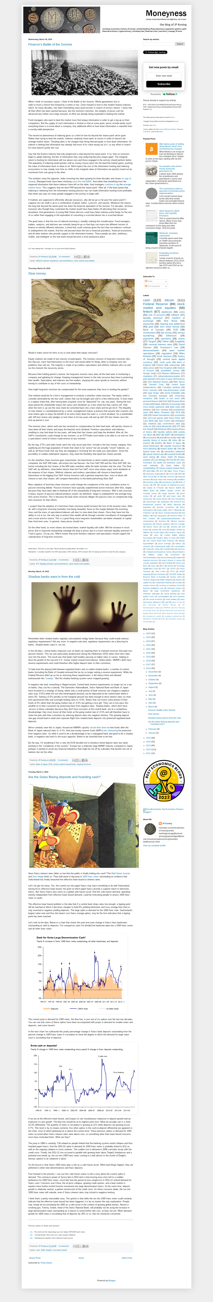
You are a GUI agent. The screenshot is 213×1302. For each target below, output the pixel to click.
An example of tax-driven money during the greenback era (170, 168)
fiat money (166, 332)
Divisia (170, 566)
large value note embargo (163, 479)
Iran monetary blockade (155, 396)
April (150, 703)
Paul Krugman (165, 368)
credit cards (165, 362)
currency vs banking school (170, 585)
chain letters (172, 465)
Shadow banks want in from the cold (54, 576)
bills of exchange (173, 404)
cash (38, 1250)
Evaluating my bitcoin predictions (169, 254)
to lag (116, 184)
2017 (148, 664)
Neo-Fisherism (160, 574)
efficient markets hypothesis (47, 261)
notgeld (179, 557)
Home (81, 1258)
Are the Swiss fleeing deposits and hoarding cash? (64, 777)
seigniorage (174, 365)
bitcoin (169, 300)
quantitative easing (170, 370)
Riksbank (162, 429)
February (152, 729)
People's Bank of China (166, 538)
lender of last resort (169, 398)
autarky (179, 580)
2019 (148, 657)
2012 (148, 749)
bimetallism (179, 435)
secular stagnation (150, 563)
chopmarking (148, 521)
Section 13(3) (175, 577)
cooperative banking (163, 583)
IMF (154, 485)
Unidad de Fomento (155, 488)
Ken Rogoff (148, 429)
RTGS (171, 474)
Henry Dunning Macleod (168, 513)
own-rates (150, 471)
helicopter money (175, 619)
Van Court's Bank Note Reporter (160, 541)
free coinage (179, 524)
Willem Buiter (149, 491)
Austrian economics (165, 507)
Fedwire (160, 365)
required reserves (84, 764)
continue (109, 184)
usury (153, 566)
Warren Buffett (175, 488)
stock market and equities (84, 261)
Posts (149, 281)
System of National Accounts (173, 485)
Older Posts (127, 1258)
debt (162, 437)
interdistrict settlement (175, 451)
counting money (150, 493)
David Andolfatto (172, 393)
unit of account (156, 315)
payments (148, 338)
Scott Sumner (164, 356)
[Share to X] (82, 256)
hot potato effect (174, 437)
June (150, 695)
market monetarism (161, 415)
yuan (167, 602)
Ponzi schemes (150, 390)
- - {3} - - (31, 1238)
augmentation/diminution (171, 518)
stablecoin (166, 312)
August (151, 687)
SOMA (182, 538)
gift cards (158, 496)
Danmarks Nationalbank (156, 474)
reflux (174, 440)
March (151, 707)
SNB (43, 1250)
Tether (165, 341)
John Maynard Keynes (158, 382)
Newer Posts (35, 1258)
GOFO (173, 569)
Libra (156, 535)
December (153, 672)
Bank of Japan (42, 764)
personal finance (66, 261)
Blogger (111, 1280)
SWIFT (168, 435)
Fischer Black (159, 532)
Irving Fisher (174, 418)
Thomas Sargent (150, 580)
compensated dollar (162, 546)
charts (181, 338)
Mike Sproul (179, 382)
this (55, 248)
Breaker (180, 129)
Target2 (49, 1250)
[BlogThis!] (79, 256)
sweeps (49, 678)
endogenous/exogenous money (159, 552)
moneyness (149, 332)
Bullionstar (159, 131)
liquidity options (165, 432)
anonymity (148, 323)
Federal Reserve (155, 304)
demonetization (151, 350)
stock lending (166, 563)
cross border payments (153, 407)
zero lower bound (60, 1250)
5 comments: (63, 760)
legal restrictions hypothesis (167, 591)
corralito (178, 583)
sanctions (166, 338)
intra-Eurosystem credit (174, 390)
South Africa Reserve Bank (167, 613)
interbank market (174, 588)
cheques (146, 546)
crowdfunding (168, 549)
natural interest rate (155, 454)
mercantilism (147, 622)
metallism (181, 479)
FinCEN (173, 460)
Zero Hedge (38, 876)
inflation (175, 315)
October (152, 679)
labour (145, 591)
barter (159, 463)
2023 (148, 641)
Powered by (156, 94)
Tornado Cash (156, 384)
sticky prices (148, 368)
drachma (162, 521)
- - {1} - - (31, 1232)
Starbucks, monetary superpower (168, 234)
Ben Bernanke (149, 605)
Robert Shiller (167, 449)
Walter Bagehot (166, 580)
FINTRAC (167, 608)
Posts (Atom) (46, 1263)
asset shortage (164, 544)
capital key (147, 583)
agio (183, 613)
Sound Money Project (167, 129)
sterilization (165, 502)
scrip (164, 530)
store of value (166, 379)
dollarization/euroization (169, 376)
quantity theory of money (155, 440)
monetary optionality (151, 594)
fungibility (180, 341)
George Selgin (150, 373)
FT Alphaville (176, 510)
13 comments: (65, 257)
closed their (95, 727)
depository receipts (150, 619)
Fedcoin (181, 379)
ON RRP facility (175, 574)
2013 (148, 745)
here (86, 549)
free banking (162, 410)
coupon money (149, 585)
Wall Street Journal (120, 873)
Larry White (148, 421)
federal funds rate (151, 451)
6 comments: (64, 560)
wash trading (171, 599)
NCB (178, 412)
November (153, 675)
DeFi (165, 401)
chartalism (147, 376)
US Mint (160, 477)
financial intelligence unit (153, 588)
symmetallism (163, 596)
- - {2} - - (31, 1235)
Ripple (157, 404)
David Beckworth (164, 426)
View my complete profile (154, 845)
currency (171, 477)
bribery (178, 544)
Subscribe (163, 84)
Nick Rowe (170, 320)
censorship (151, 437)
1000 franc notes (91, 876)
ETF (37, 564)
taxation (158, 443)
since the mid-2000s (82, 181)
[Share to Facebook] (85, 256)
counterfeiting (149, 468)
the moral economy (154, 599)
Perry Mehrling (150, 449)
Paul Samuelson (160, 516)
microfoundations (150, 557)
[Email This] (75, 256)
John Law (155, 610)
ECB (50, 764)
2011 (148, 753)
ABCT (161, 566)
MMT (158, 435)
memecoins (147, 499)
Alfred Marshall (174, 505)
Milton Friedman (161, 412)
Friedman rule (148, 513)
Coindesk (146, 131)
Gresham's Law (169, 347)
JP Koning (167, 823)
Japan (145, 535)
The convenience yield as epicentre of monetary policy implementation (172, 191)
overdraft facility (174, 454)
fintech (148, 311)
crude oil (147, 426)
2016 (148, 668)
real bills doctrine (170, 527)
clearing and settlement (172, 323)
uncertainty (180, 415)
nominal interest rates (160, 344)
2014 (148, 742)
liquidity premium (47, 564)
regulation (167, 353)
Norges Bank (148, 613)
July (150, 691)
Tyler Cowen (164, 421)
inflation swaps (155, 555)
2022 (148, 645)
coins (182, 312)
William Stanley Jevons (170, 491)
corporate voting (152, 549)
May (150, 699)
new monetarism (178, 499)
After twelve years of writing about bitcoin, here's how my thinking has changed (171, 146)
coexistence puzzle (153, 616)
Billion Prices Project (176, 471)
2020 (148, 653)
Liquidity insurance (172, 446)
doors (104, 727)
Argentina (147, 507)
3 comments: (64, 1246)
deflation (147, 410)
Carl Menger (160, 460)
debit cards (175, 407)
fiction (163, 619)
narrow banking (166, 557)
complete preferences (173, 616)
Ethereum (171, 335)
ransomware (151, 502)
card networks (150, 465)
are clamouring (111, 730)
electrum (181, 549)
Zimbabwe (180, 421)
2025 (148, 633)
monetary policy (152, 482)
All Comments (153, 286)
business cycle (174, 463)
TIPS (179, 449)
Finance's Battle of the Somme (50, 44)
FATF (164, 569)
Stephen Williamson (171, 373)
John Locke (160, 571)
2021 (148, 649)
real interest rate (168, 482)
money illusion (162, 499)
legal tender (153, 393)
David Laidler (162, 510)
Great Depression (151, 446)
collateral (152, 424)
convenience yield (171, 424)
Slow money (37, 273)
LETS (172, 571)
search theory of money (172, 560)
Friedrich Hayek (175, 532)
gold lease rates (174, 496)
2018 (148, 661)
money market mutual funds (64, 764)
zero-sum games (155, 418)
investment (175, 555)
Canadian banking (171, 387)
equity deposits (168, 493)
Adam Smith (167, 457)
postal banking (170, 594)
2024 (148, 637)
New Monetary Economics (172, 610)
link (151, 109)
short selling (149, 457)
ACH (162, 471)
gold (151, 326)
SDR (180, 474)
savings (155, 530)
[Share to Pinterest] (88, 256)
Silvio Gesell (148, 477)
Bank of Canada (153, 329)
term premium (179, 596)
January (152, 733)
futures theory (152, 527)
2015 (148, 738)
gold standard (149, 379)
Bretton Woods (169, 605)
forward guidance (163, 524)
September (153, 683)
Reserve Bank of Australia (154, 577)
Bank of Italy (177, 602)
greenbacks (180, 552)
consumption (179, 546)
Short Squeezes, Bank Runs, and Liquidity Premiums (169, 213)
